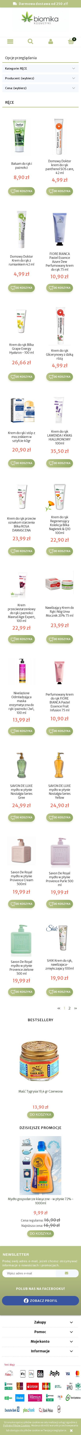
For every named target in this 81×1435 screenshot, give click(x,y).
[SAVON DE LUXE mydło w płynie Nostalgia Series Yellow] (59, 765)
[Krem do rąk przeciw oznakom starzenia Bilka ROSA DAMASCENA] (21, 497)
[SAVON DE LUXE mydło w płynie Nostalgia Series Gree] (21, 765)
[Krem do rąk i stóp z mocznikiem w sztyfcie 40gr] (21, 411)
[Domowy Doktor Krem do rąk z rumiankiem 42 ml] (21, 230)
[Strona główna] (40, 21)
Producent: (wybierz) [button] (19, 78)
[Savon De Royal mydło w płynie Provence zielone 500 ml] (21, 940)
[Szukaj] (30, 41)
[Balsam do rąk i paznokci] (21, 137)
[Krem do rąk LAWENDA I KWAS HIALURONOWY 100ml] (59, 411)
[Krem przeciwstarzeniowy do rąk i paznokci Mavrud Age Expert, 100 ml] (21, 585)
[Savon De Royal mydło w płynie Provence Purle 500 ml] (59, 852)
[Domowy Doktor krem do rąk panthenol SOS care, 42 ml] (59, 137)
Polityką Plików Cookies (16, 1425)
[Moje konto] (50, 41)
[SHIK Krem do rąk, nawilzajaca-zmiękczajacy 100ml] (59, 938)
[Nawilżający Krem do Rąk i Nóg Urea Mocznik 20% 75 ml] (59, 585)
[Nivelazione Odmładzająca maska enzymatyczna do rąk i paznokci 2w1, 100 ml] (21, 673)
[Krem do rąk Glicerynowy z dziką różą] (59, 326)
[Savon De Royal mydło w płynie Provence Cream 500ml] (21, 851)
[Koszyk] (71, 41)
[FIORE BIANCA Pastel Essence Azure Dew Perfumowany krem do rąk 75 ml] (59, 230)
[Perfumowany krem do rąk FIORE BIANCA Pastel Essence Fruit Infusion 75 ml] (59, 673)
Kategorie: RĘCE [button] (16, 68)
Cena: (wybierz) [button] (16, 88)
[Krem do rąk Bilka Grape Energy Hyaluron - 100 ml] (21, 322)
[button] (10, 41)
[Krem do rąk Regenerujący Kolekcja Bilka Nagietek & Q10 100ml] (59, 497)
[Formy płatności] (40, 1388)
